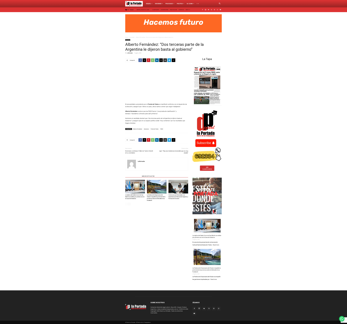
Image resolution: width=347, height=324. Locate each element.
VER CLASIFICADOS (207, 168)
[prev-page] (126, 204)
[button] (219, 4)
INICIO (187, 9)
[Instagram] (205, 9)
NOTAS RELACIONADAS (133, 176)
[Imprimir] (165, 60)
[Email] (161, 60)
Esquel (148, 3)
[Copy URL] (173, 60)
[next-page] (129, 204)
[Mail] (208, 9)
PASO (161, 129)
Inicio (126, 37)
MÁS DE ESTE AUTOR (148, 176)
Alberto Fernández (137, 129)
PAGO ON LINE (173, 9)
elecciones (146, 129)
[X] (211, 9)
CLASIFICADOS (155, 9)
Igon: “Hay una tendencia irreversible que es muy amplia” (173, 152)
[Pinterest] (148, 60)
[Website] (214, 9)
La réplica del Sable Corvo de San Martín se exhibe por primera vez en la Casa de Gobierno (134, 196)
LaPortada (130, 53)
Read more (216, 245)
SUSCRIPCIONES (164, 9)
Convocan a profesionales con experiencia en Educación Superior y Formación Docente (178, 196)
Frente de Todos (154, 129)
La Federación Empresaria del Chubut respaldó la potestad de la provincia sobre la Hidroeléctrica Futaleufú (206, 270)
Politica (180, 3)
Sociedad (158, 3)
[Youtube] (220, 9)
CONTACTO (181, 9)
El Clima (190, 3)
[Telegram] (169, 60)
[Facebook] (202, 9)
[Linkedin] (157, 60)
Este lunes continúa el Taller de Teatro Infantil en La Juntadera (139, 152)
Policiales (169, 3)
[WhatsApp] (217, 9)
